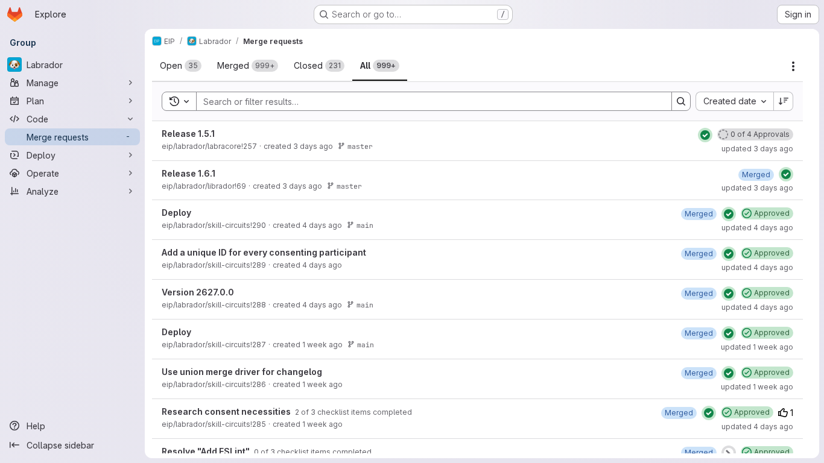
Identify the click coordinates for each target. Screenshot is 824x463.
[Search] (681, 101)
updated (757, 148)
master (360, 146)
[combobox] (734, 101)
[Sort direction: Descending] (783, 101)
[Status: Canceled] (728, 453)
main (365, 225)
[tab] (180, 66)
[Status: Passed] (705, 135)
